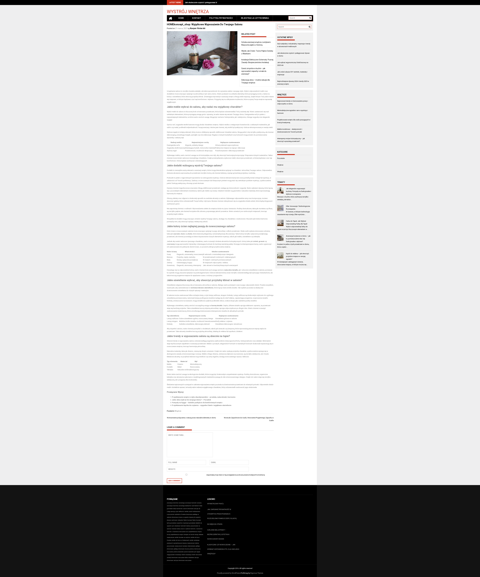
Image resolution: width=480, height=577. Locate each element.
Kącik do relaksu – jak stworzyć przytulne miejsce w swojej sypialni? (297, 256)
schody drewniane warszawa (175, 557)
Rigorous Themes (256, 573)
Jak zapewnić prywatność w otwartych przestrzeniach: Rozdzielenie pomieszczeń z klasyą (221, 513)
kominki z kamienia (196, 529)
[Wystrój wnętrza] (170, 18)
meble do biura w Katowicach (180, 540)
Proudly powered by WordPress (228, 573)
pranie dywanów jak (190, 552)
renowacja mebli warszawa (193, 554)
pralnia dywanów (179, 552)
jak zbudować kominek (179, 526)
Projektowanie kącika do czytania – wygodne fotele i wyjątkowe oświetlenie (201, 405)
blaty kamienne (177, 508)
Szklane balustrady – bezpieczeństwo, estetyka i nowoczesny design (218, 534)
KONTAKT (196, 18)
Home (181, 18)
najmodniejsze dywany (180, 543)
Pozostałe (281, 158)
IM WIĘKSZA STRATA (214, 524)
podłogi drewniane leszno (181, 549)
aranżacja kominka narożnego (176, 503)
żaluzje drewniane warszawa (182, 560)
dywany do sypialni (195, 517)
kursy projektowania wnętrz (175, 534)
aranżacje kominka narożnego (176, 506)
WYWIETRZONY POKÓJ (215, 504)
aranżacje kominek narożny (193, 503)
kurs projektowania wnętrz (194, 531)
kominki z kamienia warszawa (176, 531)
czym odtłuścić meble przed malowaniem (187, 511)
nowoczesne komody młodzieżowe (185, 546)
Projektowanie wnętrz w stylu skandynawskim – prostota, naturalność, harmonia (203, 397)
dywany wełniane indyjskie (175, 520)
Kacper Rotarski (197, 28)
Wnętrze (178, 411)
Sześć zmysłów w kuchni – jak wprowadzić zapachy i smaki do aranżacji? (253, 71)
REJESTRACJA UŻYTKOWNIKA (255, 18)
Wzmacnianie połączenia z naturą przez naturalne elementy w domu (191, 418)
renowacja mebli (180, 554)
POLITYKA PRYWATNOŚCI (221, 18)
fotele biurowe (188, 520)
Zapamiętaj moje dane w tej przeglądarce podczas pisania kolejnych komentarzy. (235, 475)
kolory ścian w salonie (183, 529)
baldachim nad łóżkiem (192, 506)
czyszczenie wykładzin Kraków (176, 514)
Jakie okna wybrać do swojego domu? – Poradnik (191, 400)
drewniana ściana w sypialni (180, 517)
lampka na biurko (189, 534)
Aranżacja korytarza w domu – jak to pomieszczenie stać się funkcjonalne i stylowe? (298, 238)
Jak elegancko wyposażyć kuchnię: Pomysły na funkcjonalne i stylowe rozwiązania (298, 191)
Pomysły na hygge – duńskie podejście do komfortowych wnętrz (197, 403)
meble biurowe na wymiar (182, 537)
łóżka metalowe (189, 557)
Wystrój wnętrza (188, 11)
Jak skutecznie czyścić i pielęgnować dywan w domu (206, 3)
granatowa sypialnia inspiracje (179, 523)
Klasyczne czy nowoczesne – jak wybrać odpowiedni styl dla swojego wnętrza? (223, 549)
